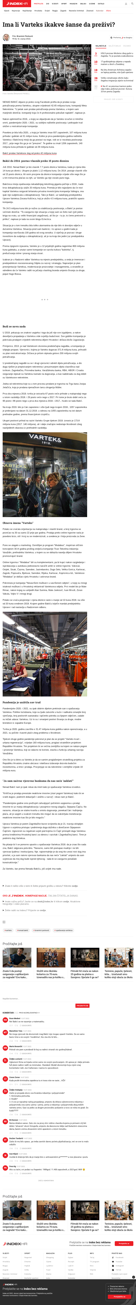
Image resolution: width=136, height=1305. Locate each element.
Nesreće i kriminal (76, 11)
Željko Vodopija (16, 1090)
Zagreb (63, 11)
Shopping (50, 1257)
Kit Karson (13, 1120)
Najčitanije (27, 11)
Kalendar (99, 11)
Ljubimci (49, 1266)
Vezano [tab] (127, 46)
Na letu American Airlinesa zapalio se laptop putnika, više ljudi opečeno (117, 71)
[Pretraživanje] (131, 4)
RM (5, 1020)
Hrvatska (38, 11)
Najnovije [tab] (101, 46)
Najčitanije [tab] (115, 46)
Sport (64, 4)
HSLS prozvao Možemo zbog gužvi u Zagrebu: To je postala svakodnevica (117, 54)
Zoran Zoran (14, 1077)
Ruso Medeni (14, 1018)
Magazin (50, 1253)
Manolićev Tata (15, 1031)
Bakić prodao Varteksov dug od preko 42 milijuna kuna (30, 153)
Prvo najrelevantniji (28, 1013)
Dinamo (27, 1262)
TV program (94, 1262)
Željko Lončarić (15, 1059)
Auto (48, 1278)
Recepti (71, 1262)
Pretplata (38, 4)
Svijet (47, 11)
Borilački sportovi (31, 1278)
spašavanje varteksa (63, 930)
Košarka (27, 1274)
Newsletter (116, 1278)
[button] (6, 956)
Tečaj (92, 1257)
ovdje (66, 901)
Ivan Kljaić (13, 1154)
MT (5, 1032)
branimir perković (41, 930)
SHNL (26, 1270)
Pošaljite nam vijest (119, 1274)
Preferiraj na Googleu (122, 38)
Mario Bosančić (15, 1046)
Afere (108, 11)
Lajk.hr (70, 1266)
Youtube (119, 1262)
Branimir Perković (25, 36)
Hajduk (27, 1266)
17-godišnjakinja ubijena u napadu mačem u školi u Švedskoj (116, 62)
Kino (92, 1266)
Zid (47, 4)
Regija (55, 11)
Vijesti (55, 4)
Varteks (8, 930)
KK (5, 1121)
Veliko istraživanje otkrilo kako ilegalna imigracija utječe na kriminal (117, 79)
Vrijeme (93, 1270)
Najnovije (16, 11)
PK (5, 1168)
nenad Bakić (22, 930)
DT (5, 1140)
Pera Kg (12, 1166)
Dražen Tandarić (16, 1138)
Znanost (89, 11)
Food (48, 1270)
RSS (91, 1274)
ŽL (5, 1060)
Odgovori (71, 1274)
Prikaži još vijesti (113, 99)
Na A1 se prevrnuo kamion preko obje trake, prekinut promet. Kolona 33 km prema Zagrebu (116, 89)
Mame (48, 1274)
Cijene (92, 4)
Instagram (120, 1266)
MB (5, 1048)
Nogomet (28, 1257)
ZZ (5, 1079)
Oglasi (83, 4)
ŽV (5, 1091)
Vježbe (70, 1270)
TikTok (118, 1270)
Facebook (120, 1257)
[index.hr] (17, 3)
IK (5, 1155)
